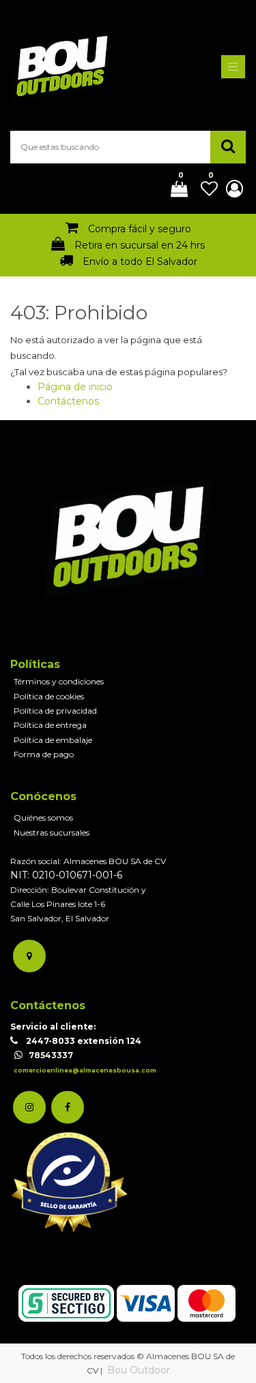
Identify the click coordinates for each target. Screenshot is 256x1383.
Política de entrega (50, 725)
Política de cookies (49, 696)
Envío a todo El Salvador (140, 261)
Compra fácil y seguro (139, 229)
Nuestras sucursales (51, 832)
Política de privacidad (55, 710)
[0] (174, 190)
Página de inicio (75, 387)
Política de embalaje (53, 740)
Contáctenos (68, 401)
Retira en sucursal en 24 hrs (139, 245)
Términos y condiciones (59, 681)
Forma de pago (44, 754)
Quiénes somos (43, 817)
